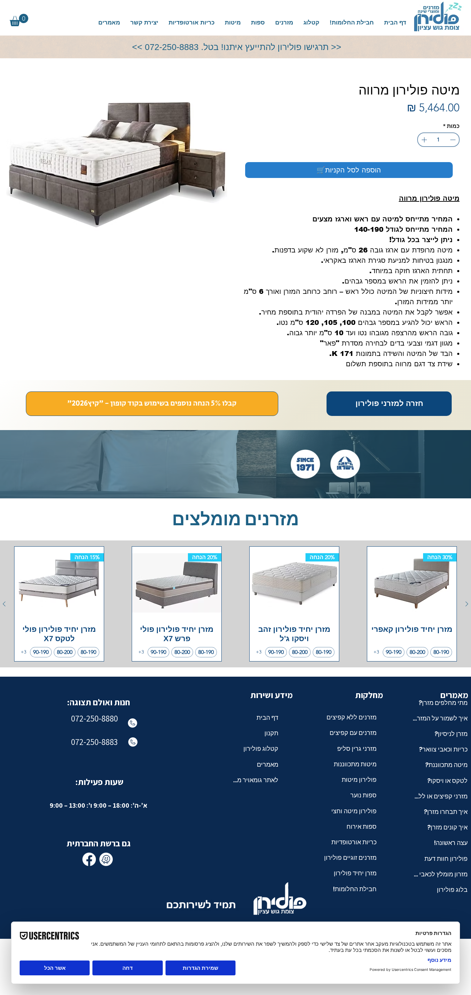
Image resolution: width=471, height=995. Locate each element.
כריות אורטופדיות (354, 842)
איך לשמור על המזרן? (440, 718)
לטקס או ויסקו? (447, 780)
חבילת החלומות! (355, 889)
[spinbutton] (438, 139)
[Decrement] (453, 139)
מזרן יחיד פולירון (355, 873)
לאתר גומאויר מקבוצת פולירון (255, 780)
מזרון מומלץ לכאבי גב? (440, 874)
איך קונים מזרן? (447, 827)
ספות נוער (363, 795)
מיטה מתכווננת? (446, 764)
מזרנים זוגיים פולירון (350, 857)
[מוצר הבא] (4, 604)
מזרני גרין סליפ (357, 748)
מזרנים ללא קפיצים (352, 717)
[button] (284, 22)
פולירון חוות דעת (446, 858)
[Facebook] (89, 859)
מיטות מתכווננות (355, 764)
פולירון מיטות (359, 779)
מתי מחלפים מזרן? (443, 702)
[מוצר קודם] (467, 604)
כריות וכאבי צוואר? (443, 749)
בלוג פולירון (452, 889)
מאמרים (267, 764)
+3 (376, 652)
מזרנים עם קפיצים (353, 732)
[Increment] (423, 139)
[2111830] (106, 859)
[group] (235, 604)
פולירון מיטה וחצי (354, 811)
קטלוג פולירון (260, 748)
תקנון (271, 733)
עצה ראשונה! (451, 842)
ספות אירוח (362, 826)
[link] (19, 20)
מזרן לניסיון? (451, 733)
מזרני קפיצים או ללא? (440, 796)
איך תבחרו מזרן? (446, 811)
